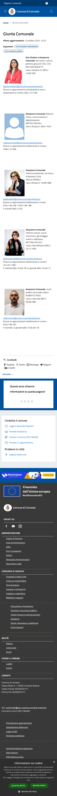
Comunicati (11, 647)
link (28, 780)
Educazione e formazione (22, 606)
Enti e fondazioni (13, 551)
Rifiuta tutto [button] (39, 785)
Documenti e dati (13, 563)
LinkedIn (11, 367)
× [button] (54, 762)
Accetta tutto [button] (18, 786)
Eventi (9, 668)
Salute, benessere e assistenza (24, 623)
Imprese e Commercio (15, 589)
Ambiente (15, 618)
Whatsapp (34, 364)
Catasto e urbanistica (15, 593)
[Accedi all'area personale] (46, 3)
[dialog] (28, 777)
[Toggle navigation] (5, 11)
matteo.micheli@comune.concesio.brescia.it (22, 142)
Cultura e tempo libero (16, 580)
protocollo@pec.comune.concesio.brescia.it (26, 707)
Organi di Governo (14, 538)
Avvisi (9, 652)
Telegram (47, 364)
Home (5, 22)
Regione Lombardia (12, 3)
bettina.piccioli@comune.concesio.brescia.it (22, 258)
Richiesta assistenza (15, 735)
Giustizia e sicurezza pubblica (24, 610)
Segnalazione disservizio (17, 727)
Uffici (8, 546)
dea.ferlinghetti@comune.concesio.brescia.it (23, 86)
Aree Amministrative (15, 542)
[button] (28, 791)
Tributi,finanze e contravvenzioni (25, 614)
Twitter (22, 364)
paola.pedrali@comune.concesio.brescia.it (21, 199)
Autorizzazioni (17, 627)
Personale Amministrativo (18, 559)
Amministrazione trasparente (19, 748)
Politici (9, 555)
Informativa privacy (15, 756)
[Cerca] (51, 11)
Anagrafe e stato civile (16, 576)
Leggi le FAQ (11, 731)
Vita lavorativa (12, 585)
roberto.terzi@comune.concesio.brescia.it (21, 318)
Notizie (9, 643)
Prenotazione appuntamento (19, 723)
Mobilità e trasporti (14, 597)
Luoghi (9, 663)
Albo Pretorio (12, 752)
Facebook (10, 364)
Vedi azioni (7, 374)
